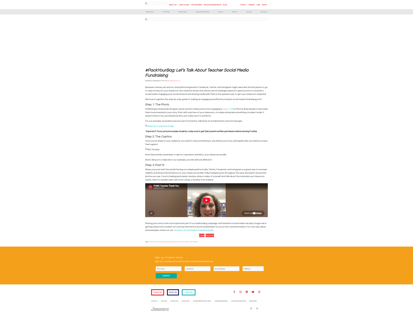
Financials (164, 301)
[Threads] (259, 292)
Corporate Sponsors (202, 12)
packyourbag (172, 241)
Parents (234, 12)
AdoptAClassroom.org (173, 80)
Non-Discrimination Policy (238, 301)
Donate (243, 4)
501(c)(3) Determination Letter (202, 301)
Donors (220, 12)
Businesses (183, 12)
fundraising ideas (162, 241)
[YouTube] (253, 292)
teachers (195, 241)
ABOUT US (172, 5)
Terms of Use (174, 301)
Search (264, 4)
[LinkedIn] (246, 292)
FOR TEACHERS (196, 5)
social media (180, 241)
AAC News (166, 12)
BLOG (225, 5)
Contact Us (154, 301)
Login (258, 4)
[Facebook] (234, 292)
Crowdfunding (153, 241)
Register (252, 4)
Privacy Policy (186, 301)
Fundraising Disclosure (221, 301)
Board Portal (253, 301)
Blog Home (150, 12)
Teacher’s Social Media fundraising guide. (194, 230)
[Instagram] (240, 292)
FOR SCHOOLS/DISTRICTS (212, 5)
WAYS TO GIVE (184, 5)
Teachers (263, 12)
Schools (248, 12)
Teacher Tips (188, 241)
